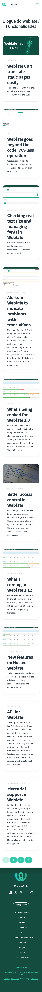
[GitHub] (31, 892)
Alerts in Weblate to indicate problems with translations (19, 311)
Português (20, 904)
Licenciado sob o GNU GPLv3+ (28, 973)
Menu (37, 4)
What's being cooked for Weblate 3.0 (19, 414)
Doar (22, 932)
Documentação (22, 957)
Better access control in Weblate (19, 499)
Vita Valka (34, 979)
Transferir (22, 917)
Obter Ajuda (22, 942)
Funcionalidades (22, 912)
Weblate (13, 4)
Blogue (22, 947)
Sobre (22, 952)
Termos (7, 979)
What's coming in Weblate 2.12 (19, 584)
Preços (22, 922)
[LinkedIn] (10, 892)
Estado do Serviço (21, 967)
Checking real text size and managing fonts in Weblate (20, 226)
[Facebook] (26, 892)
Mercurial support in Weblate (17, 794)
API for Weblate (15, 714)
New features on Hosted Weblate (20, 662)
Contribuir (22, 927)
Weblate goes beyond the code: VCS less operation (20, 147)
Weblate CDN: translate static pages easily (20, 74)
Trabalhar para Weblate (22, 937)
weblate (21, 886)
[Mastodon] (21, 892)
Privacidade (15, 979)
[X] (15, 892)
